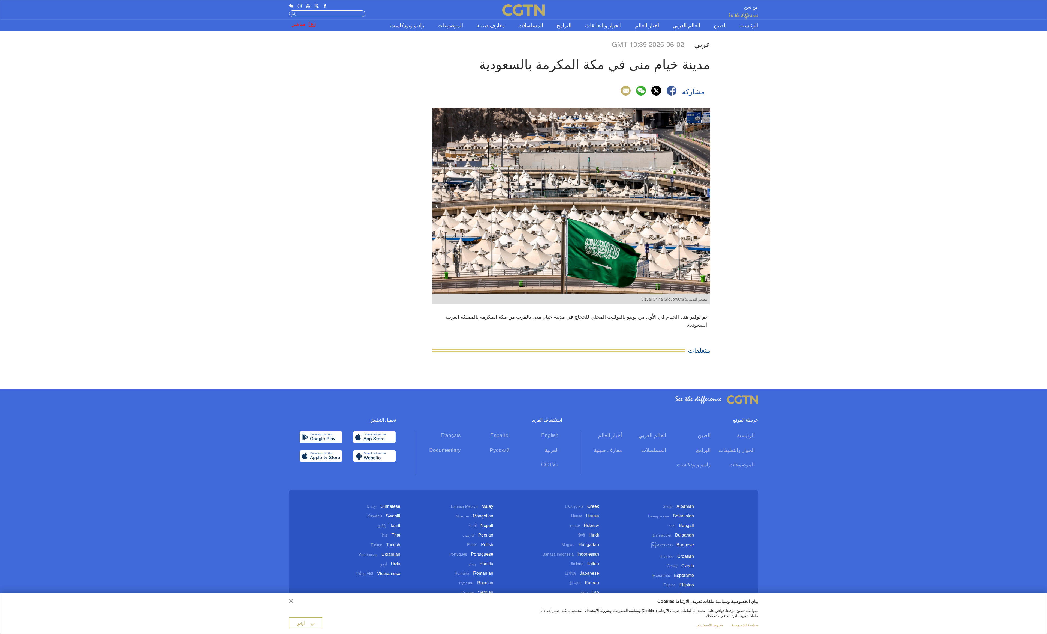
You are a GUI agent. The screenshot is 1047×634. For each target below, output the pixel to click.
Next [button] (705, 206)
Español (500, 435)
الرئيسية (749, 25)
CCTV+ (550, 464)
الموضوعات (450, 25)
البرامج (564, 25)
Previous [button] (436, 206)
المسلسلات (530, 25)
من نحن (751, 7)
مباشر (298, 23)
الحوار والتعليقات (603, 25)
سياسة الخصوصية (745, 624)
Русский (500, 449)
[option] (571, 206)
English (550, 435)
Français (451, 435)
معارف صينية (491, 25)
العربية (552, 449)
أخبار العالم (647, 25)
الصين (720, 25)
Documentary (445, 449)
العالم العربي (686, 25)
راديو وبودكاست (407, 25)
